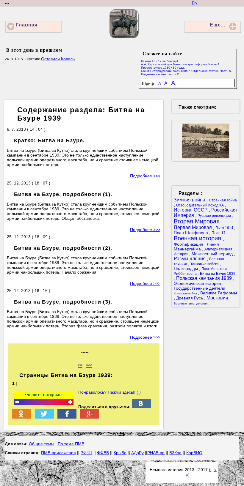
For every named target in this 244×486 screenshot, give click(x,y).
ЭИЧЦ (86, 452)
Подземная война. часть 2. (160, 74)
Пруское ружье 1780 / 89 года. (163, 67)
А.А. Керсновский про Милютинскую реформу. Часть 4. (180, 64)
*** (80, 365)
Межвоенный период (213, 253)
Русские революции (215, 216)
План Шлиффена (191, 232)
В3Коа (175, 452)
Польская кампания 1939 (204, 278)
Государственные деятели (200, 288)
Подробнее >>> (145, 175)
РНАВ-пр (156, 452)
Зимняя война (190, 199)
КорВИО (194, 452)
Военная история (198, 238)
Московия (218, 297)
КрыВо (120, 452)
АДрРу (137, 452)
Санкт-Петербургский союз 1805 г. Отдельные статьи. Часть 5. (186, 70)
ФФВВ (103, 452)
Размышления (190, 258)
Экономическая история (198, 283)
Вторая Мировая (197, 221)
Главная (26, 24)
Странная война (223, 200)
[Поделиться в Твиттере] (44, 417)
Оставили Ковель (58, 58)
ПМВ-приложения (58, 452)
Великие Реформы (218, 293)
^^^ (89, 365)
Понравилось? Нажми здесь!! (106, 392)
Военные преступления (191, 303)
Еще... (217, 24)
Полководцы (186, 268)
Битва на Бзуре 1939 (217, 274)
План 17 (219, 233)
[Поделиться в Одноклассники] (21, 417)
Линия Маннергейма (196, 246)
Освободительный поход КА (200, 205)
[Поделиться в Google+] (89, 417)
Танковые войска (205, 264)
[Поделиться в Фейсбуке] (66, 417)
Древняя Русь (190, 298)
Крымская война (186, 293)
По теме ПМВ (71, 443)
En (194, 3)
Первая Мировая (193, 227)
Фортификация (189, 244)
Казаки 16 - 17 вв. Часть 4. (160, 61)
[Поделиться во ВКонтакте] (141, 406)
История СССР (191, 209)
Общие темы (41, 443)
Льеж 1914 (224, 228)
